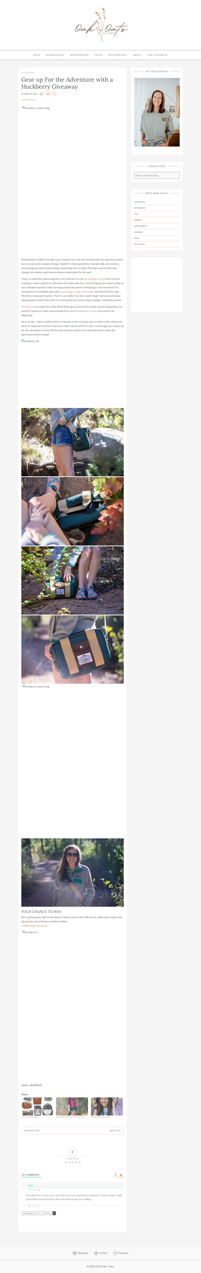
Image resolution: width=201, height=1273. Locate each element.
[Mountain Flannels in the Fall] (72, 1106)
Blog (37, 55)
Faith (98, 55)
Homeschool (55, 55)
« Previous (28, 1213)
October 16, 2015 (29, 93)
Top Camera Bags (29, 1117)
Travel (136, 238)
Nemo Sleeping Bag (100, 1117)
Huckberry (27, 306)
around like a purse (95, 278)
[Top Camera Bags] (37, 1106)
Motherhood (79, 55)
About (137, 55)
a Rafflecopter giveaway (34, 925)
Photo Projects (140, 226)
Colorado (27, 72)
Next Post (115, 1130)
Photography (117, 55)
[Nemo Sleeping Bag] (107, 1106)
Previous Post (32, 1130)
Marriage (138, 220)
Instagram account (87, 310)
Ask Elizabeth (157, 55)
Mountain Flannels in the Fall (70, 1117)
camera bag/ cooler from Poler (77, 291)
